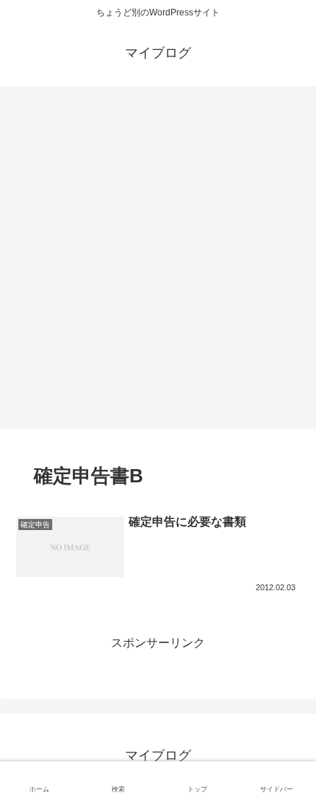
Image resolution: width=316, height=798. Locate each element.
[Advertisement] (158, 262)
